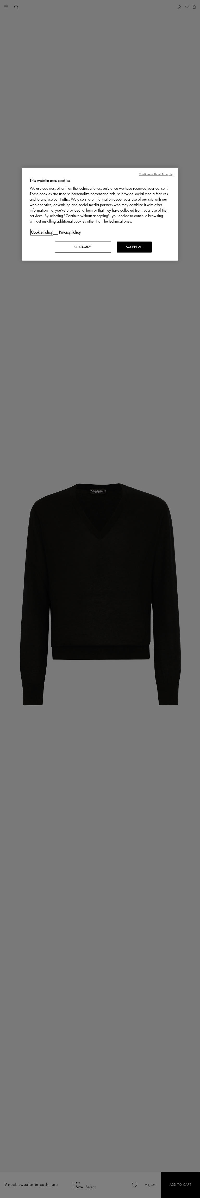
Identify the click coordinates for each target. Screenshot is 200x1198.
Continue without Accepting (156, 173)
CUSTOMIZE (83, 247)
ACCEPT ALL (134, 247)
